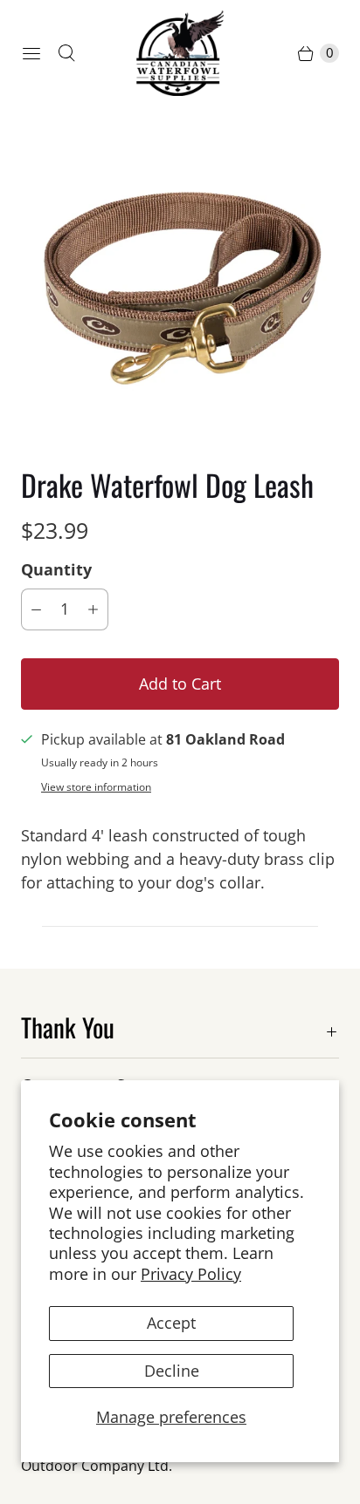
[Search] (66, 53)
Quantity (56, 569)
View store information (96, 787)
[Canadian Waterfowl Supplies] (180, 53)
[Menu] (31, 53)
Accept (171, 1322)
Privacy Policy (191, 1273)
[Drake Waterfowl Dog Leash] (180, 287)
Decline (171, 1370)
